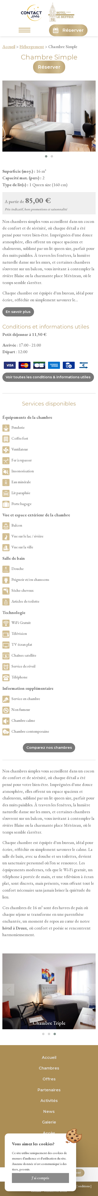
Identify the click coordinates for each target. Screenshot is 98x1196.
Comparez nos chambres (49, 747)
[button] (46, 156)
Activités (49, 1100)
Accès (49, 1133)
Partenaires (49, 1090)
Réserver (73, 30)
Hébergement (32, 46)
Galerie (49, 1122)
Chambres (49, 1068)
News (49, 1111)
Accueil (8, 46)
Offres (49, 1079)
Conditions (83, 1186)
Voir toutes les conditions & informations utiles (48, 377)
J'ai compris (40, 1177)
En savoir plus (18, 312)
